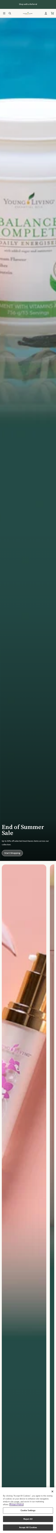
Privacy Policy (16, 1504)
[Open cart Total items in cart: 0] (52, 13)
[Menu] (4, 13)
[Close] (52, 1491)
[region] (28, 1510)
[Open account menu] (46, 13)
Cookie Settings (28, 1510)
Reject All (27, 1519)
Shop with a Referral (28, 4)
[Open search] (10, 13)
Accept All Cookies (28, 1527)
